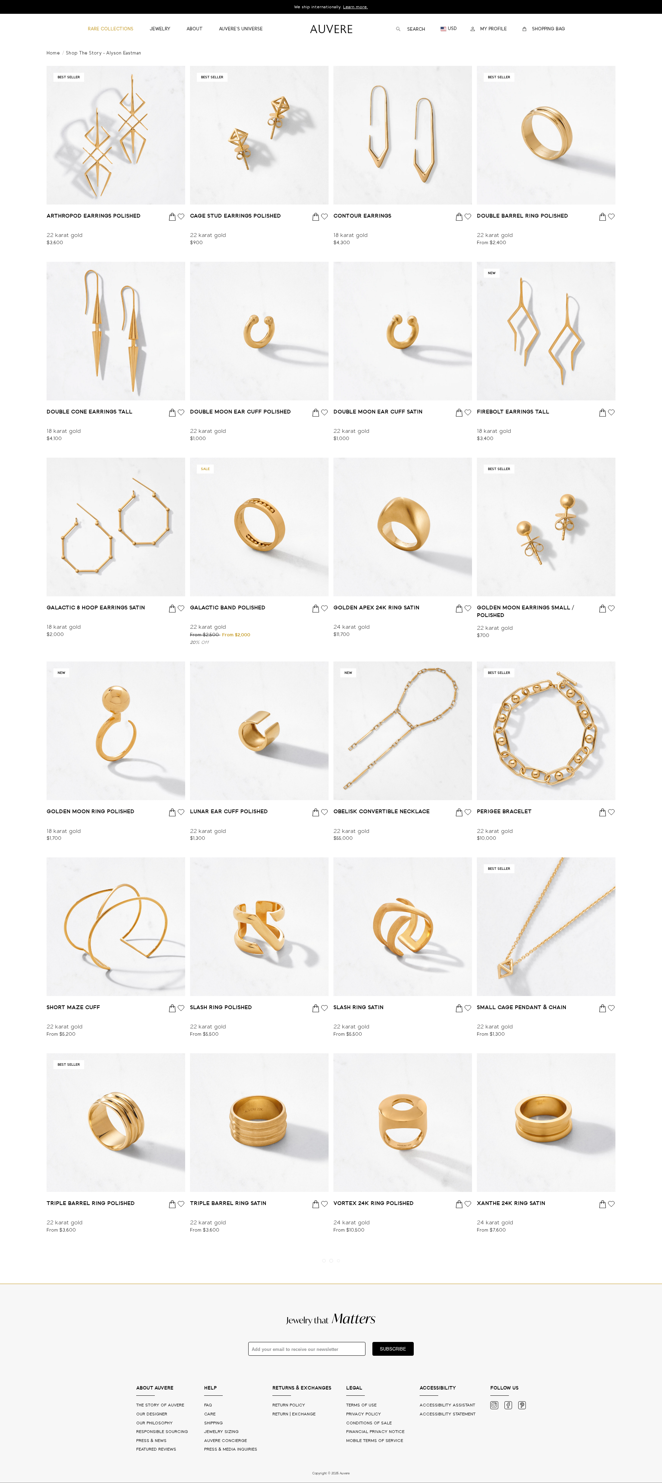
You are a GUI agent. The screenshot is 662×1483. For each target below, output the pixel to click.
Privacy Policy (363, 1414)
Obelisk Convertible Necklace (381, 811)
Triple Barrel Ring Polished (91, 1203)
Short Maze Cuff (73, 1007)
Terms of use (361, 1405)
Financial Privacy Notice (375, 1432)
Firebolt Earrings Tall (513, 412)
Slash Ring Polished (221, 1007)
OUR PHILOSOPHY (155, 1423)
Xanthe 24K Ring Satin (511, 1203)
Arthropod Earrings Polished (94, 216)
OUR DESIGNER (152, 1414)
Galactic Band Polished (227, 607)
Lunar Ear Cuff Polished (229, 811)
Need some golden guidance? (331, 7)
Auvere (225, 1441)
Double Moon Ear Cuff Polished (240, 412)
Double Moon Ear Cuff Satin (377, 412)
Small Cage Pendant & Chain (521, 1007)
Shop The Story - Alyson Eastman (103, 53)
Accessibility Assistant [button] (447, 1405)
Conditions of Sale (369, 1423)
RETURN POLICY (288, 1405)
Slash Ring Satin (358, 1007)
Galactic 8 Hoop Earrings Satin (96, 607)
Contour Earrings (362, 216)
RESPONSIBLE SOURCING (162, 1432)
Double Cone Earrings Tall (89, 412)
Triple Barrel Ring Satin (228, 1203)
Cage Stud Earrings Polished (235, 216)
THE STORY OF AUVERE (160, 1405)
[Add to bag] (173, 216)
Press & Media (230, 1449)
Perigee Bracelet (504, 811)
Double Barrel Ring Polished (522, 216)
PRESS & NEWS (152, 1441)
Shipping (213, 1423)
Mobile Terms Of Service (374, 1441)
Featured (156, 1449)
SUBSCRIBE (393, 1348)
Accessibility (447, 1414)
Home (53, 53)
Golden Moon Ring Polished (90, 811)
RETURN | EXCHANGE (293, 1414)
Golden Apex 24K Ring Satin (376, 607)
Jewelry (221, 1432)
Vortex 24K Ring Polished (373, 1203)
